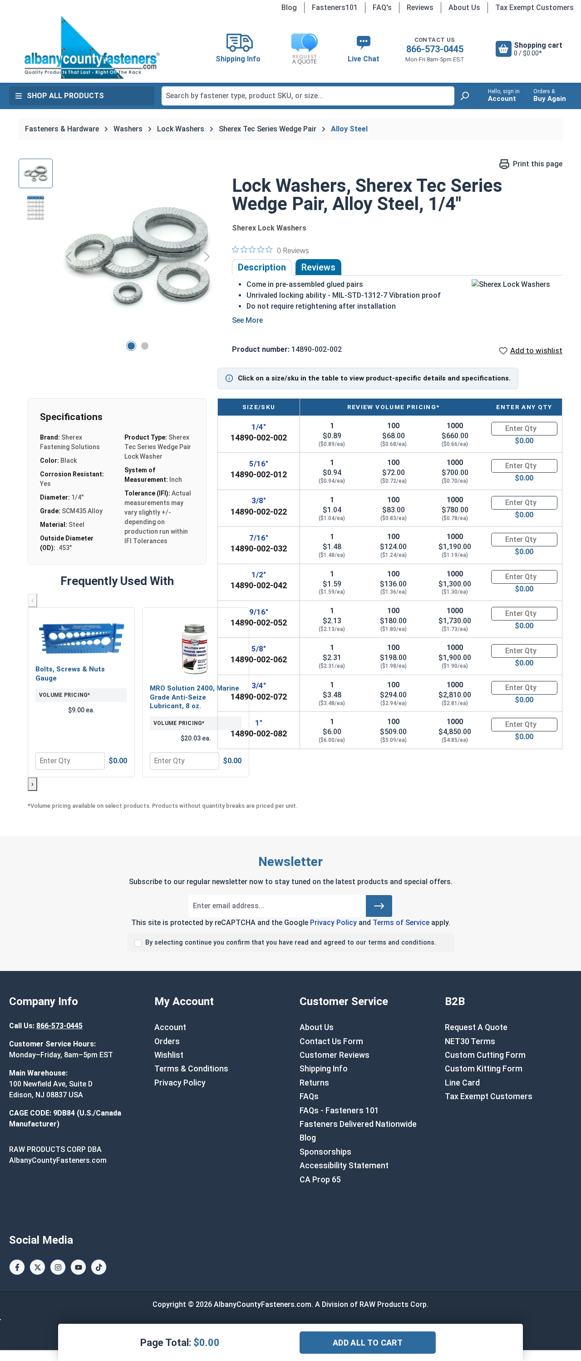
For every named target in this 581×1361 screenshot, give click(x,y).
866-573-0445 (434, 49)
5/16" (258, 463)
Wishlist (168, 1055)
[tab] (262, 267)
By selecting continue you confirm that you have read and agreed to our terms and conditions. (290, 942)
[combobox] (308, 95)
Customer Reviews (334, 1055)
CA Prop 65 (320, 1179)
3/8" (258, 500)
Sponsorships (325, 1151)
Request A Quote (476, 1027)
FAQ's (382, 7)
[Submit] (379, 906)
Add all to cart (368, 1342)
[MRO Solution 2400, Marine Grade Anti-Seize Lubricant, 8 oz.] (195, 647)
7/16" (258, 537)
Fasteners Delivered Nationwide (358, 1124)
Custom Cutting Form (485, 1055)
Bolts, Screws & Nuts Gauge (70, 673)
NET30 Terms (470, 1041)
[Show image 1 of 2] (131, 346)
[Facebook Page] (17, 1267)
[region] (116, 256)
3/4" (258, 685)
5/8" (258, 648)
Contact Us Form (331, 1041)
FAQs (309, 1096)
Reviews (420, 7)
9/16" (258, 611)
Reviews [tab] (318, 267)
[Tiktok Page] (99, 1267)
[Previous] (68, 256)
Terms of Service (401, 922)
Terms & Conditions (191, 1068)
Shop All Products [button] (65, 95)
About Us (464, 7)
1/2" (258, 574)
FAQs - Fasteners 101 (339, 1110)
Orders (167, 1041)
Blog (289, 7)
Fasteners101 (335, 7)
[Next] (207, 256)
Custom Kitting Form (483, 1068)
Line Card (462, 1082)
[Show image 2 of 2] (144, 346)
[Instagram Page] (58, 1267)
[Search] (464, 95)
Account (170, 1027)
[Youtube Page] (78, 1267)
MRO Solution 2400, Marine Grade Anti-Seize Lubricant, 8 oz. (194, 697)
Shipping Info (324, 1068)
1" (258, 722)
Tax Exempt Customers (534, 7)
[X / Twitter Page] (37, 1267)
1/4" (258, 426)
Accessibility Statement (344, 1165)
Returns (314, 1082)
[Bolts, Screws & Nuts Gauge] (81, 637)
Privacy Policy (333, 922)
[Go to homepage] (92, 47)
